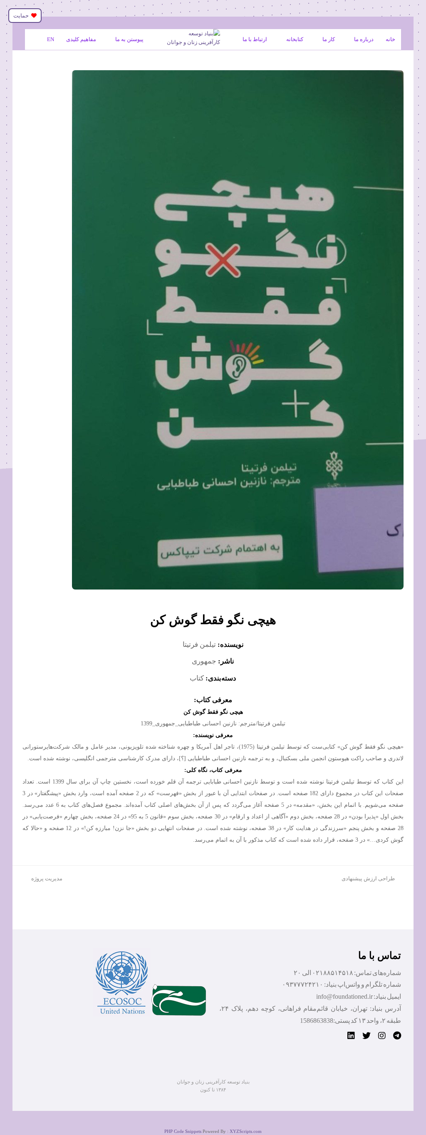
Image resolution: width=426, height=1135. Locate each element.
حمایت (22, 15)
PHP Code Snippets (182, 1131)
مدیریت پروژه (46, 878)
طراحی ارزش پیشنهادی (368, 878)
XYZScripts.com (246, 1131)
